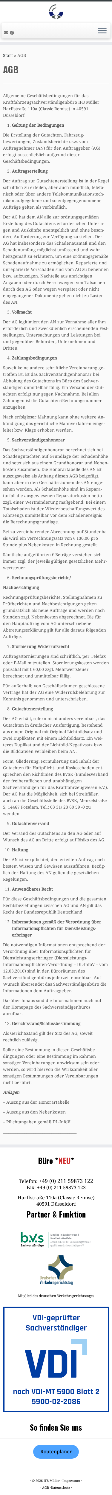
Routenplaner (56, 1451)
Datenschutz (60, 1488)
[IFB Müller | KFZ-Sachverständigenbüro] (56, 11)
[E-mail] (7, 32)
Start (8, 55)
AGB (45, 1488)
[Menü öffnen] (102, 31)
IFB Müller (52, 1481)
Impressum (71, 1481)
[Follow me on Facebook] (13, 32)
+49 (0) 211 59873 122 (66, 1181)
